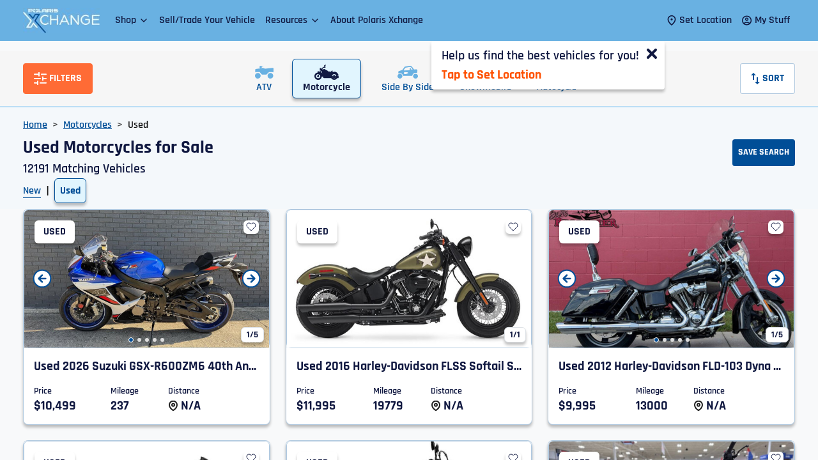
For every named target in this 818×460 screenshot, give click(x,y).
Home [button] (35, 125)
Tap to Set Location (491, 74)
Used (70, 190)
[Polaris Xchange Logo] (61, 20)
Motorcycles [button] (87, 125)
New (32, 190)
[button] (132, 20)
